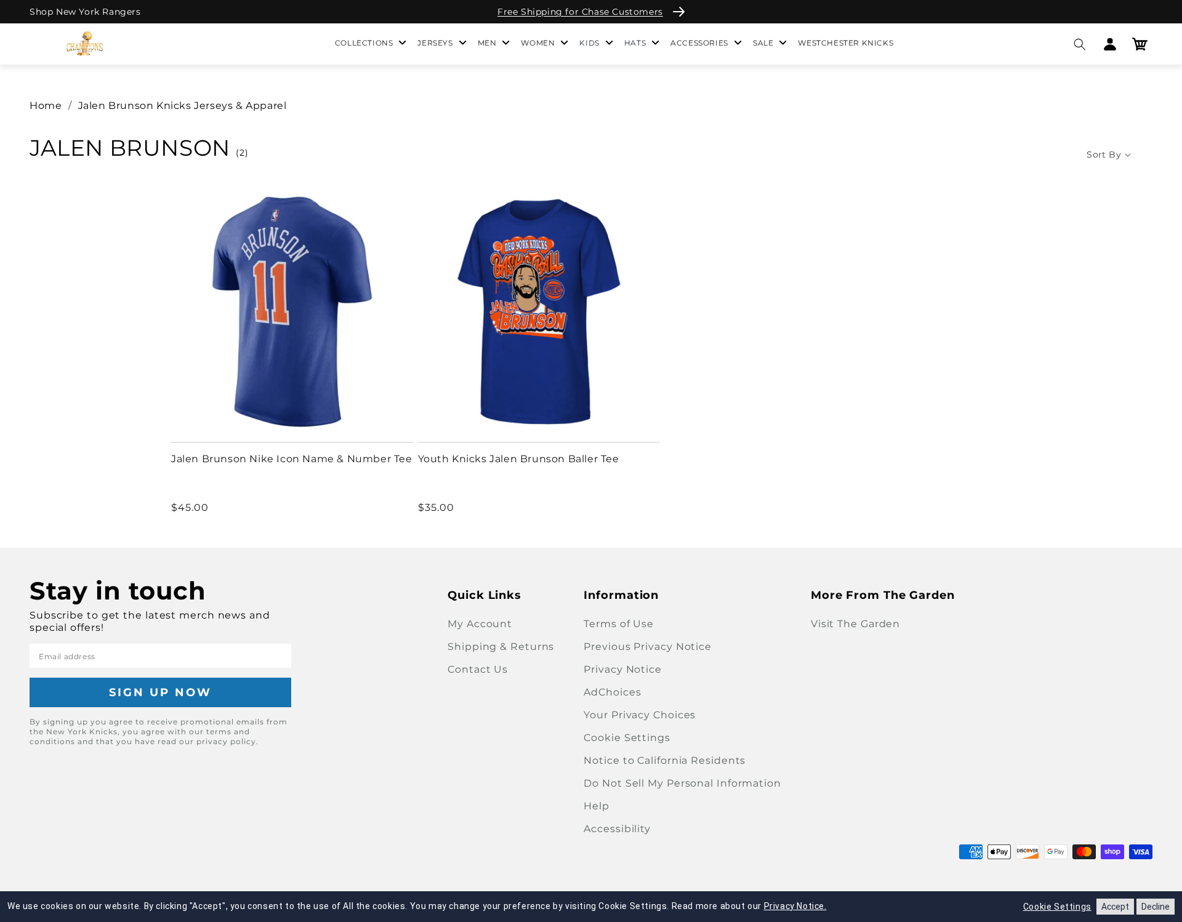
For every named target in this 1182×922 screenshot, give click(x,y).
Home (46, 105)
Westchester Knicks (845, 42)
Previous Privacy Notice (648, 646)
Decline (1155, 907)
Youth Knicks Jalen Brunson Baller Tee (518, 459)
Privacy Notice (623, 669)
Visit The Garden (855, 624)
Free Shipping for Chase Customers (580, 11)
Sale (763, 42)
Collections (364, 42)
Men (487, 42)
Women (538, 42)
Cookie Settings (627, 738)
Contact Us (478, 669)
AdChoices (612, 692)
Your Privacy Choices (640, 715)
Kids (589, 42)
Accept (1115, 907)
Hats (635, 42)
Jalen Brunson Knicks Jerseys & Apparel (182, 105)
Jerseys (434, 42)
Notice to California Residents (665, 760)
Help (596, 806)
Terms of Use (619, 624)
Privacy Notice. (795, 906)
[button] (1079, 44)
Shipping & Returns (501, 646)
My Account (480, 624)
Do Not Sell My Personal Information (682, 783)
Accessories (699, 42)
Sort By (1104, 154)
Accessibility (617, 829)
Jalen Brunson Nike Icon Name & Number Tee (291, 459)
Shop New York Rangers (85, 11)
